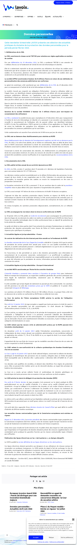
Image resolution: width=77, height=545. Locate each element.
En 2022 (7, 169)
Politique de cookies (43, 542)
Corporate (19, 502)
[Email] (43, 481)
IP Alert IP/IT (49, 466)
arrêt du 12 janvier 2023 (15, 304)
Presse (52, 502)
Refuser (51, 537)
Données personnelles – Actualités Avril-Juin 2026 (21, 507)
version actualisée (33, 419)
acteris (13, 542)
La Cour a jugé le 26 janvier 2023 (16, 353)
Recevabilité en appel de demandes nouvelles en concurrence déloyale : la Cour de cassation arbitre (53, 496)
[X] (36, 481)
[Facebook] (33, 481)
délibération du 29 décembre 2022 (24, 62)
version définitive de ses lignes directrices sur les (40, 442)
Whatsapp (25, 288)
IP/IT (27, 466)
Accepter (36, 537)
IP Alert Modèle (61, 513)
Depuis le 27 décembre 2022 (15, 419)
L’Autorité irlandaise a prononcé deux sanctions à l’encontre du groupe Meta (32, 273)
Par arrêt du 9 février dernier (15, 382)
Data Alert (22, 466)
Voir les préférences (67, 537)
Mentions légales (18, 540)
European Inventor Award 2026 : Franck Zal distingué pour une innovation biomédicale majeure (23, 496)
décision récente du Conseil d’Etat (42, 407)
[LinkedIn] (40, 481)
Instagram (16, 288)
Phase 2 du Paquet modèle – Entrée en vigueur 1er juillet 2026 (52, 508)
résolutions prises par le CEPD (39, 286)
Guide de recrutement (38, 216)
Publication (31, 466)
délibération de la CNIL (48, 85)
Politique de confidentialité (56, 542)
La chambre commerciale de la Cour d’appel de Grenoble (24, 242)
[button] (73, 519)
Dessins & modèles (52, 513)
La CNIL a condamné (12, 118)
